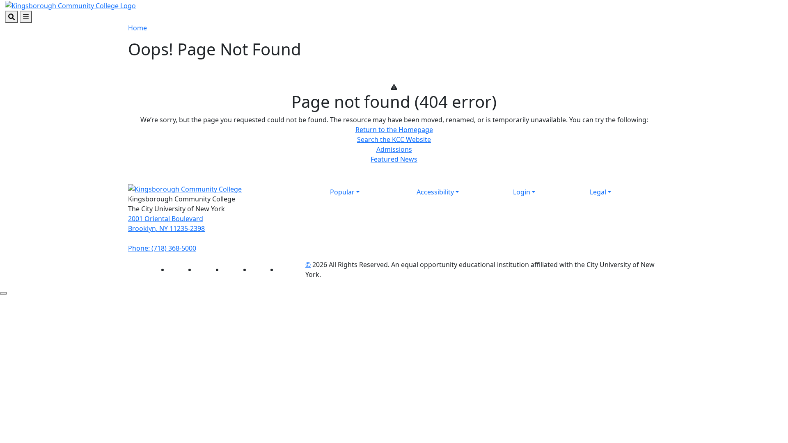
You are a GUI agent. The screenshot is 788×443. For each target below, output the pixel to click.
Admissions (394, 149)
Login (521, 191)
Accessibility (435, 191)
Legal (598, 191)
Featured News (394, 159)
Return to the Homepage (394, 129)
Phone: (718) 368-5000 (162, 248)
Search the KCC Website (394, 139)
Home (137, 27)
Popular (342, 191)
